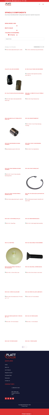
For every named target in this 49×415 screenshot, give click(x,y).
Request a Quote (8, 372)
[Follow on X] (8, 398)
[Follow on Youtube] (13, 398)
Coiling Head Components (24, 14)
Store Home (7, 14)
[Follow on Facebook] (6, 398)
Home (6, 364)
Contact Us (7, 380)
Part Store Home (38, 19)
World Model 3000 (14, 14)
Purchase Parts (8, 375)
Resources (7, 378)
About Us (7, 367)
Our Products (8, 370)
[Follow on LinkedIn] (11, 398)
